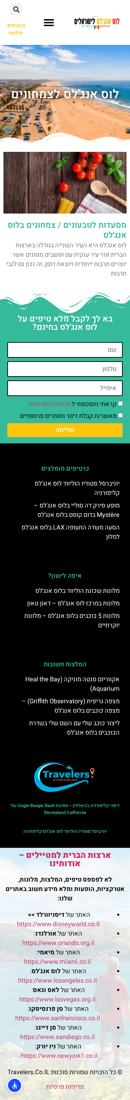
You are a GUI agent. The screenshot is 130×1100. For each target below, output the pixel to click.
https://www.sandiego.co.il (57, 1037)
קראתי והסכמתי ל (72, 404)
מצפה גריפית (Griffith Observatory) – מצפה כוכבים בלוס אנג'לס (71, 706)
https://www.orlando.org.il (58, 943)
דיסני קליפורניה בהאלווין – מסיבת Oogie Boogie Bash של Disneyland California (65, 809)
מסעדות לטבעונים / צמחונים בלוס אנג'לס (67, 230)
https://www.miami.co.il (57, 962)
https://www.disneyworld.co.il (58, 924)
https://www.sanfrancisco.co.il (57, 1018)
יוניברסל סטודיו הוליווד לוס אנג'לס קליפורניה (65, 831)
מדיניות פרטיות (65, 1087)
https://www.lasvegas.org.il (57, 999)
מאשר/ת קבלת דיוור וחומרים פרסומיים (68, 416)
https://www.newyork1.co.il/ (58, 1056)
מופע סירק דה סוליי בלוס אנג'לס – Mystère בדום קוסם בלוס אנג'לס (77, 510)
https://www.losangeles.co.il (57, 980)
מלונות (16, 33)
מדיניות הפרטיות (49, 404)
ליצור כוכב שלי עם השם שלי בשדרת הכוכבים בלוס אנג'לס (74, 728)
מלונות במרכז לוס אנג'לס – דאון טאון (73, 603)
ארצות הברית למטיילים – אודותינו (65, 859)
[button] (49, 22)
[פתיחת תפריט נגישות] (14, 1085)
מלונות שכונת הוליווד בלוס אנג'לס (77, 591)
